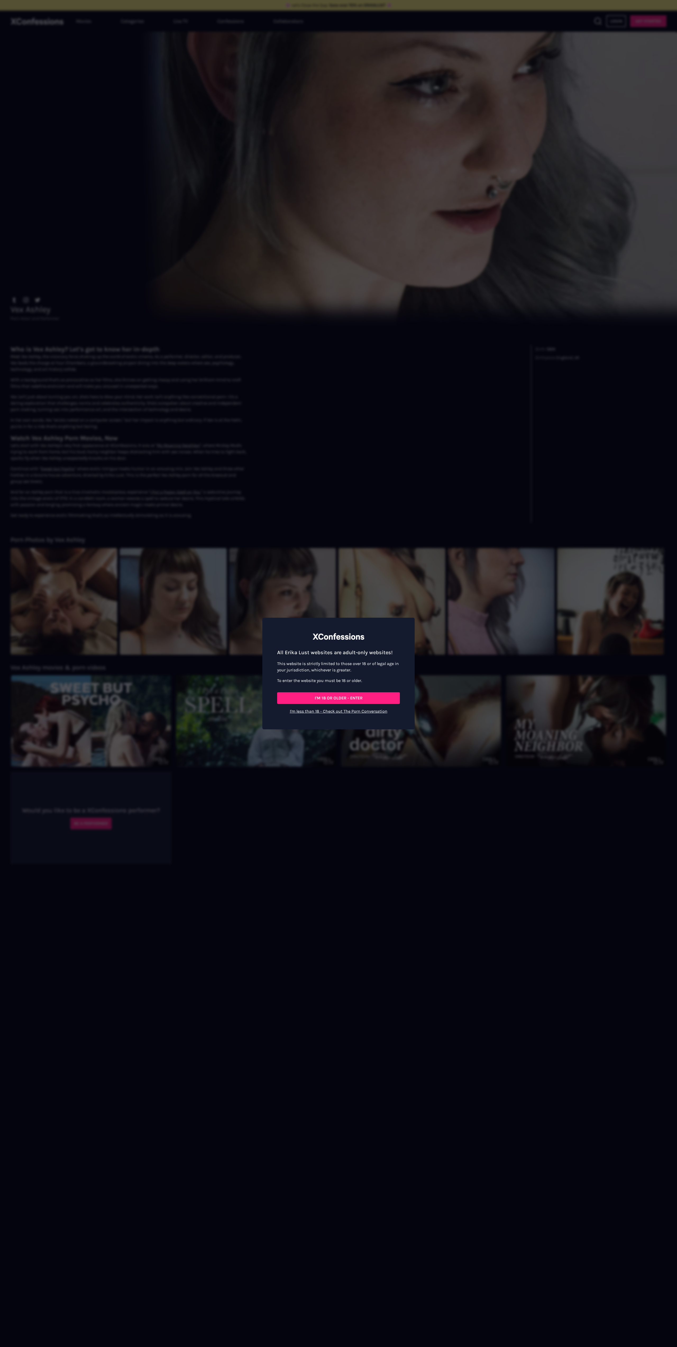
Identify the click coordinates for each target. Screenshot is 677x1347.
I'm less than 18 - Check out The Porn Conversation (338, 711)
